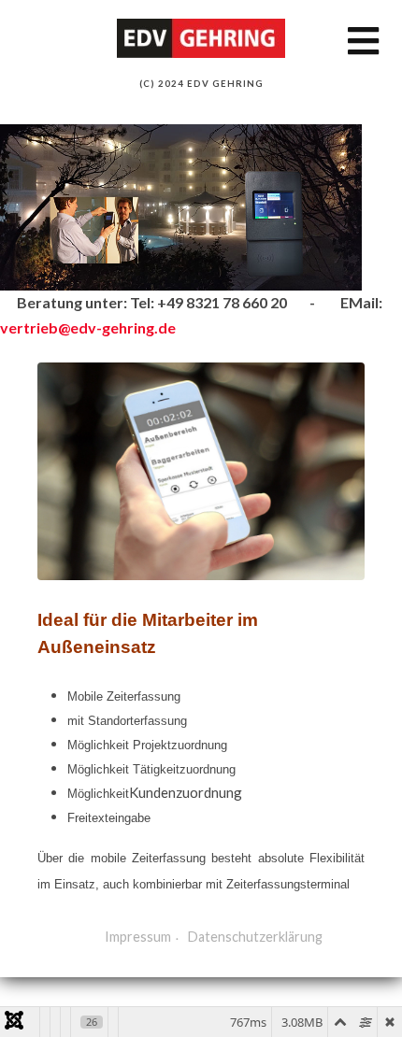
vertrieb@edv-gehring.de (88, 327)
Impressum (138, 937)
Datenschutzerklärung (255, 937)
